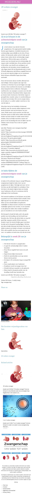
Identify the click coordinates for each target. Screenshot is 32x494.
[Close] (2, 2)
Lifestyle (5, 25)
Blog (3, 37)
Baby (3, 13)
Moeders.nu (12, 2)
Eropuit (4, 34)
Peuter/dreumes (7, 16)
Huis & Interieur (7, 28)
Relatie (4, 31)
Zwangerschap (7, 10)
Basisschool (6, 19)
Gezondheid (6, 22)
